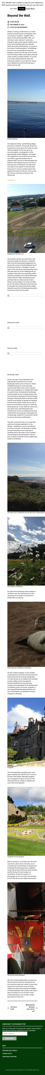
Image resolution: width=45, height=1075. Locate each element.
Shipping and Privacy (9, 1050)
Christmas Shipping (9, 1056)
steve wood (14, 22)
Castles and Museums (18, 27)
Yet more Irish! (13, 1008)
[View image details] (24, 308)
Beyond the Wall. (19, 15)
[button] (4, 5)
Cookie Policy (7, 1053)
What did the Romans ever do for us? (30, 1008)
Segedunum (11, 180)
